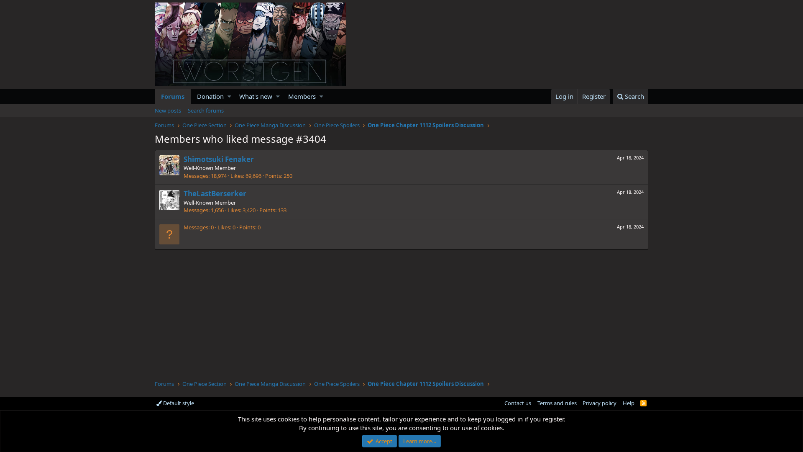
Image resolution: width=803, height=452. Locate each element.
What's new (255, 96)
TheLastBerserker (215, 193)
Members (302, 96)
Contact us (517, 403)
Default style (178, 403)
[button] (229, 96)
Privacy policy (599, 403)
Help (628, 403)
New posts (168, 110)
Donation (210, 96)
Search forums (206, 110)
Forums (172, 96)
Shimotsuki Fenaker (219, 159)
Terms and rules (557, 403)
